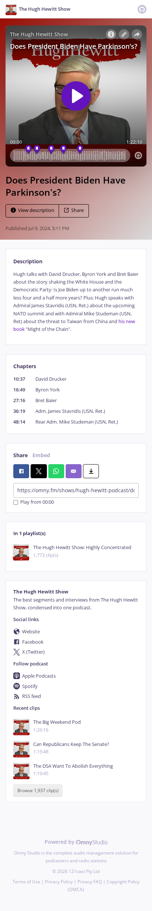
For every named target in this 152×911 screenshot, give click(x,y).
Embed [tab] (41, 455)
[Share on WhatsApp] (56, 471)
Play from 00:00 (37, 502)
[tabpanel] (76, 301)
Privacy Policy (59, 882)
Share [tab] (20, 455)
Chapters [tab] (24, 366)
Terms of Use (26, 882)
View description (36, 210)
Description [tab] (27, 261)
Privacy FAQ (89, 882)
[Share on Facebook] (21, 471)
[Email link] (74, 471)
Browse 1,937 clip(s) (38, 790)
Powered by (60, 841)
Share (77, 210)
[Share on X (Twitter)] (38, 471)
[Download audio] (91, 471)
